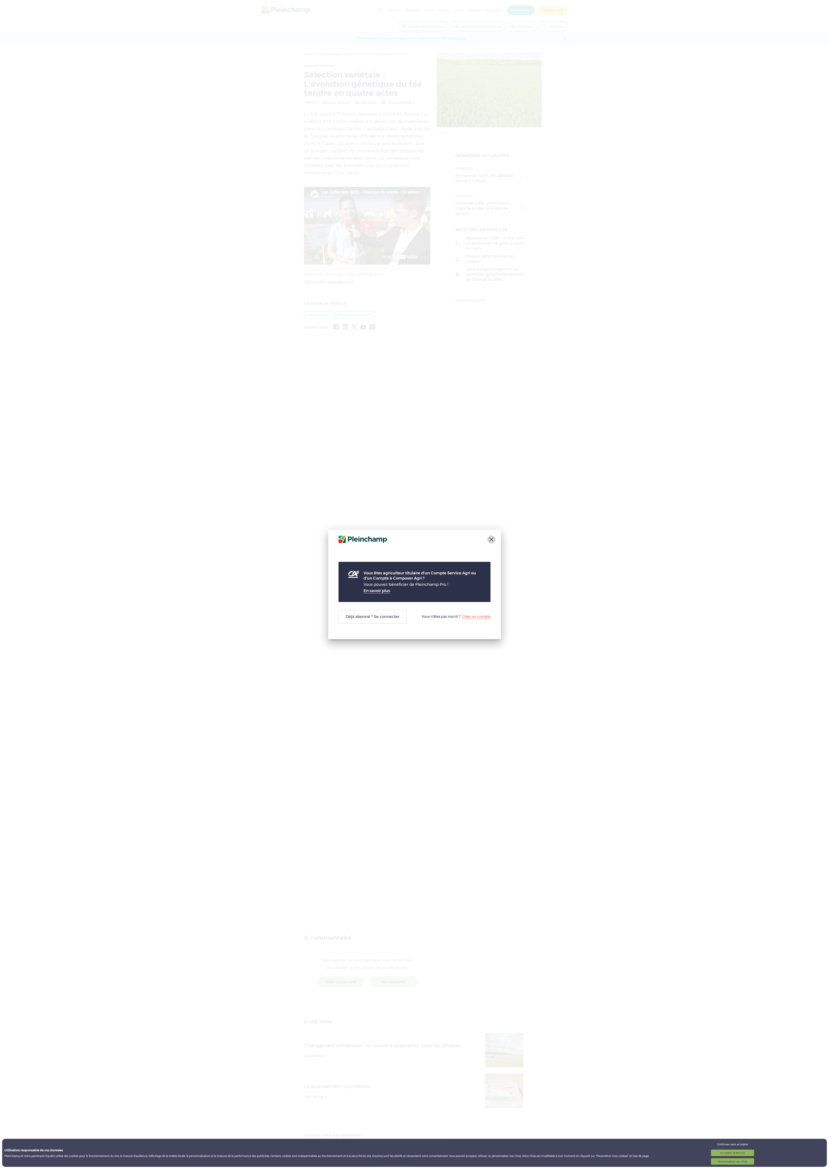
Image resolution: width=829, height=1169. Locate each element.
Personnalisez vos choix (732, 1161)
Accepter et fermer (732, 1153)
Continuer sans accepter (732, 1144)
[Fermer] (491, 539)
